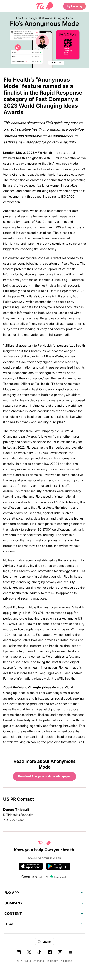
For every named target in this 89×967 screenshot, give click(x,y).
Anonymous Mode (65, 163)
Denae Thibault (16, 809)
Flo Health (45, 152)
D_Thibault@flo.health (18, 814)
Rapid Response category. (66, 174)
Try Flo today (74, 6)
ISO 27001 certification (51, 453)
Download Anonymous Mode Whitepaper (44, 776)
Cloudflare (28, 296)
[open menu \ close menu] (6, 6)
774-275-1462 (13, 820)
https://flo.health (62, 678)
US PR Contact (18, 799)
